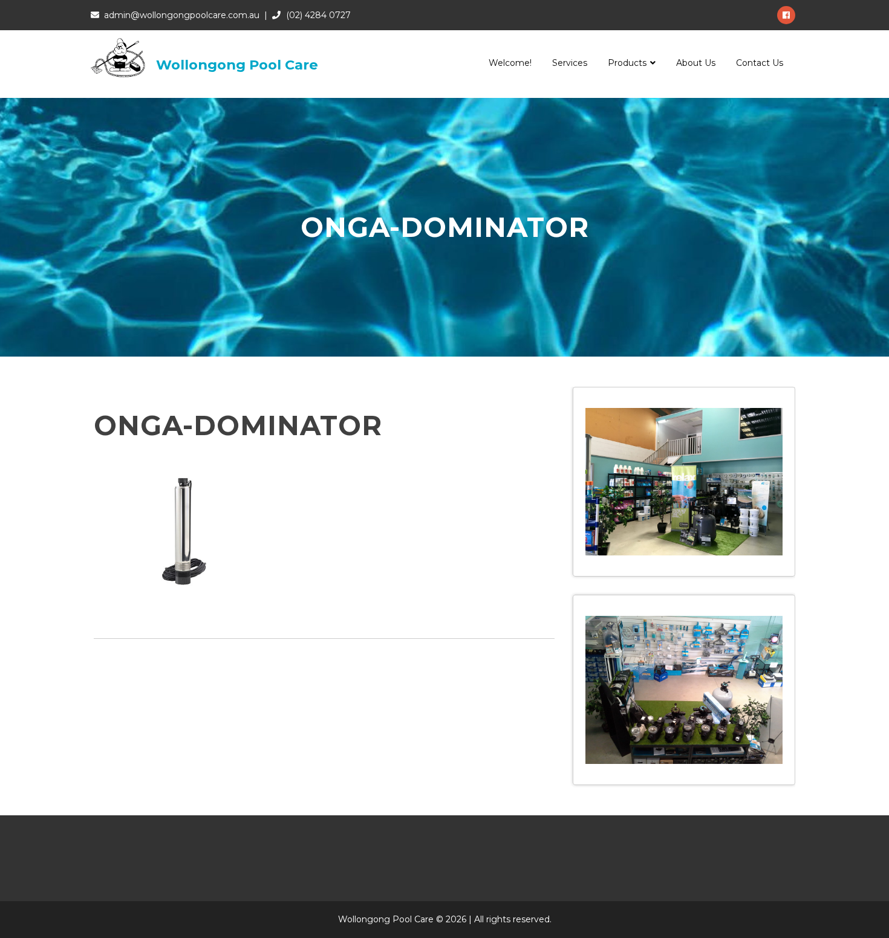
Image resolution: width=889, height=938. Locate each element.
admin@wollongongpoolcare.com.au (181, 15)
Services (569, 62)
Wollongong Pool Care (237, 64)
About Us (695, 62)
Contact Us (759, 62)
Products (627, 62)
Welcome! (510, 62)
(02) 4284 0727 (318, 15)
